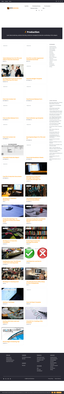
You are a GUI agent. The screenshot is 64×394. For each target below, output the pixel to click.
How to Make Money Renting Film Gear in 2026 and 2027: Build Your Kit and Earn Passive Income (55, 117)
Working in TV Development (11, 282)
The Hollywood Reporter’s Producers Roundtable (33, 199)
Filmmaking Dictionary (10, 360)
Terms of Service (58, 378)
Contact (6, 1)
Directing (51, 51)
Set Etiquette (52, 368)
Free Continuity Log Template (34, 118)
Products (51, 61)
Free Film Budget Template (34, 78)
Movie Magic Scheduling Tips (11, 341)
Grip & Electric (52, 54)
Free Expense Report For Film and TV (35, 137)
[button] (38, 10)
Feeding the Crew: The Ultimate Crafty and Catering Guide (12, 262)
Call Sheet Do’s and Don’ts (33, 261)
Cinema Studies (52, 49)
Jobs (37, 368)
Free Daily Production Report (11, 157)
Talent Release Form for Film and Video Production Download (12, 58)
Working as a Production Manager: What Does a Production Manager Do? (33, 178)
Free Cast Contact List (9, 137)
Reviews (50, 62)
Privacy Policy (50, 378)
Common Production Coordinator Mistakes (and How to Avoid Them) (36, 220)
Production (5, 45)
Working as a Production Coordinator (10, 241)
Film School (51, 53)
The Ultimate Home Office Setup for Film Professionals (35, 282)
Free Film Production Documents (12, 176)
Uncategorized (52, 65)
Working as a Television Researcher (9, 199)
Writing (50, 66)
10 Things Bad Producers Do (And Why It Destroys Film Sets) (12, 79)
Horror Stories (51, 55)
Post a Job (39, 369)
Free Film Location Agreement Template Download (35, 58)
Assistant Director (6, 289)
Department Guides (34, 8)
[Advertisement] (32, 20)
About (3, 1)
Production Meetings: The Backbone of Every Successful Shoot (11, 220)
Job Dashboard (39, 370)
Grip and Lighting (53, 362)
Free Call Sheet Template (33, 302)
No (54, 392)
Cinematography (52, 50)
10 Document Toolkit (40, 357)
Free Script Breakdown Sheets (34, 157)
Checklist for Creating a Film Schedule (34, 321)
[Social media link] (56, 1)
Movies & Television (52, 57)
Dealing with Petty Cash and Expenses (11, 321)
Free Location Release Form (11, 118)
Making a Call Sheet (8, 302)
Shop (43, 8)
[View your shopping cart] (35, 10)
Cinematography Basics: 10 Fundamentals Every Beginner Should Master (54, 136)
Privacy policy (59, 392)
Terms (10, 1)
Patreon (23, 365)
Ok (52, 392)
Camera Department (53, 47)
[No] (62, 392)
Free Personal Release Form (34, 99)
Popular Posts (8, 357)
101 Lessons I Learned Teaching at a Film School (41, 360)
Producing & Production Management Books (33, 241)
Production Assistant (54, 365)
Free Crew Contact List (9, 99)
